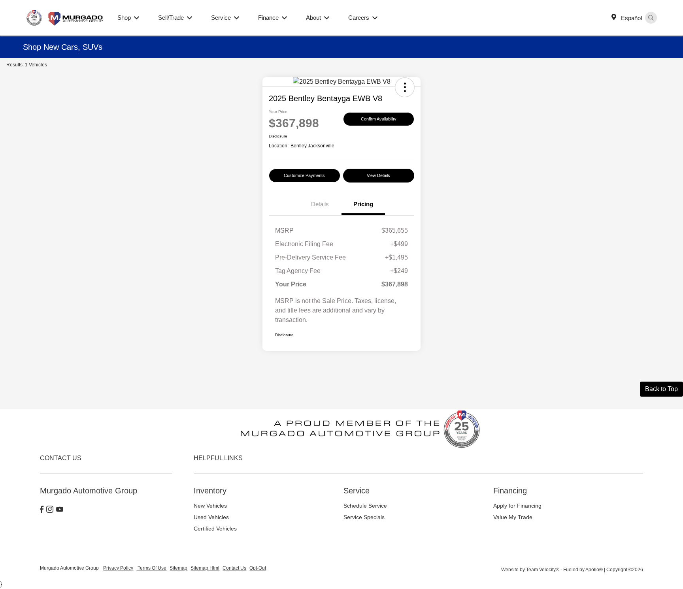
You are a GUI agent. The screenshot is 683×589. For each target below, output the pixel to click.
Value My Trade (512, 517)
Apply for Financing (517, 505)
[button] (405, 87)
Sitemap (178, 568)
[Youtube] (59, 510)
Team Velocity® (542, 569)
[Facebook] (41, 510)
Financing (510, 490)
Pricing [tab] (363, 204)
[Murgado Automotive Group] (65, 17)
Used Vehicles (211, 517)
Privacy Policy (118, 568)
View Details (378, 175)
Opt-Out (257, 568)
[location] (615, 18)
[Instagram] (49, 510)
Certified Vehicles (215, 528)
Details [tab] (320, 204)
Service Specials (364, 517)
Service (356, 490)
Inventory (210, 490)
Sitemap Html (205, 568)
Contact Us (234, 568)
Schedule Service (365, 505)
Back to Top (661, 389)
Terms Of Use (151, 568)
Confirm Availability (378, 119)
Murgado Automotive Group (70, 568)
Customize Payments (304, 175)
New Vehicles (210, 505)
